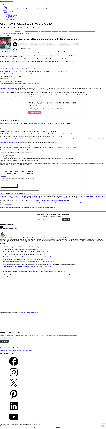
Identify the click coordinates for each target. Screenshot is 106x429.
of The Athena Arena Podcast (12, 94)
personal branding (60, 58)
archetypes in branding (24, 58)
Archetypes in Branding (46, 31)
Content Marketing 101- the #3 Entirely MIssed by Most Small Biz (19, 266)
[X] (14, 388)
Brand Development (56, 31)
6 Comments (92, 31)
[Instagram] (14, 377)
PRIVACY (38, 424)
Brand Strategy (65, 31)
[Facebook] (14, 366)
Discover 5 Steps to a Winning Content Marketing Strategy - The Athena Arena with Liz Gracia (26, 271)
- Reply (38, 247)
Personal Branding (29, 31)
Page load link (3, 425)
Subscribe (66, 219)
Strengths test (46, 147)
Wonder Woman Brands (83, 31)
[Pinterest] (14, 399)
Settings (58, 427)
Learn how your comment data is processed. (28, 312)
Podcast (36, 31)
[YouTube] (14, 422)
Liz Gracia (17, 31)
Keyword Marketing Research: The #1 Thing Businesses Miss (18, 251)
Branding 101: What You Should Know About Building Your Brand (19, 261)
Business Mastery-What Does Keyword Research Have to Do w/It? (19, 256)
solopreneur (8, 202)
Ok (0, 428)
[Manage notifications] (102, 426)
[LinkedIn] (14, 410)
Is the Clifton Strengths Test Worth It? (12, 247)
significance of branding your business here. (83, 202)
